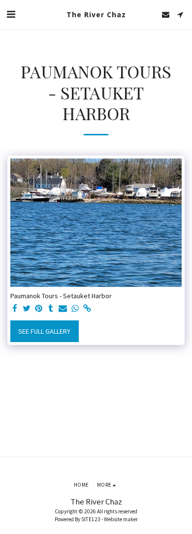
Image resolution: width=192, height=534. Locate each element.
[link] (87, 309)
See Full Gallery (44, 331)
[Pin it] (38, 309)
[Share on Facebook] (14, 309)
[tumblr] (51, 309)
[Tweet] (27, 309)
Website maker (121, 519)
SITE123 (90, 519)
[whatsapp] (75, 309)
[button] (10, 14)
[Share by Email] (63, 309)
